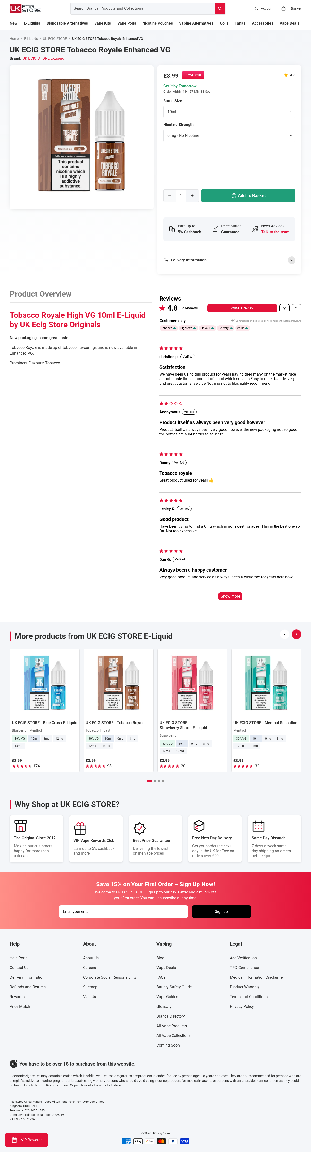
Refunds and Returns (28, 987)
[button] (287, 75)
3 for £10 (193, 75)
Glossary (164, 1006)
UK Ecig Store (161, 1133)
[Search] (220, 8)
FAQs (160, 977)
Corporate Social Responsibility (110, 977)
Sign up (221, 911)
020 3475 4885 (35, 1110)
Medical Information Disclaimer (257, 977)
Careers (89, 967)
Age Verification (243, 958)
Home (14, 39)
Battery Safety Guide (174, 987)
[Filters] (284, 308)
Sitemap (90, 987)
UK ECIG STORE (55, 39)
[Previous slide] (285, 634)
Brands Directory (170, 1016)
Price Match (20, 1006)
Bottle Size (172, 101)
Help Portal (19, 958)
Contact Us (19, 967)
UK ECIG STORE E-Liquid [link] (43, 58)
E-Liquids (31, 39)
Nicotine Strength (178, 124)
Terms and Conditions (249, 996)
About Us (91, 958)
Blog (160, 958)
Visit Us (89, 996)
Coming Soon (168, 1045)
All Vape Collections (173, 1035)
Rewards (17, 996)
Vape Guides (167, 996)
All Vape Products (171, 1026)
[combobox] (137, 8)
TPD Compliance (244, 967)
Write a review (242, 308)
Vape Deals (166, 967)
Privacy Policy (242, 1006)
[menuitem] (13, 23)
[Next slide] (296, 634)
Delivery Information (27, 977)
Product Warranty (245, 987)
